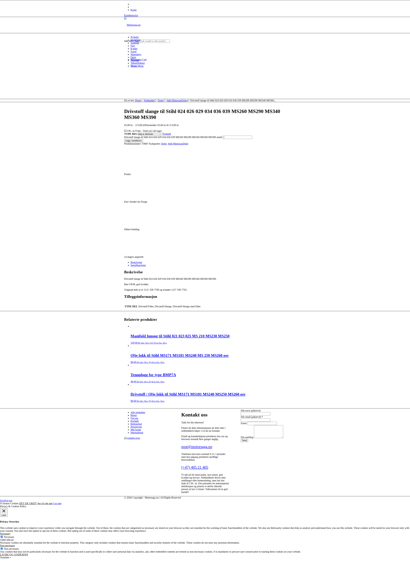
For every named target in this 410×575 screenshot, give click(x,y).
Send (244, 440)
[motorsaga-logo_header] (132, 25)
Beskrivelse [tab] (136, 262)
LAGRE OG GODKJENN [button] (14, 554)
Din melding (247, 437)
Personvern (136, 426)
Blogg (134, 415)
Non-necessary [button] (7, 545)
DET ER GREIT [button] (28, 503)
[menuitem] (208, 37)
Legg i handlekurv (133, 140)
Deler (164, 143)
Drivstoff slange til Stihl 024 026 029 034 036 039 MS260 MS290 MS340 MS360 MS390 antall (173, 137)
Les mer (57, 503)
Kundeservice (131, 15)
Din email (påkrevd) (252, 417)
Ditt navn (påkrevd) (251, 410)
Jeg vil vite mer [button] (45, 503)
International (137, 432)
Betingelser (136, 424)
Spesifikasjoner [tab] (138, 265)
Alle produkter (138, 412)
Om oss (134, 418)
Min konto (136, 429)
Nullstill (167, 134)
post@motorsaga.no (196, 447)
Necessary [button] (5, 533)
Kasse (134, 9)
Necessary (9, 537)
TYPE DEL (130, 134)
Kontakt (135, 421)
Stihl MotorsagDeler (178, 143)
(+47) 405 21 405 (194, 467)
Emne (244, 423)
